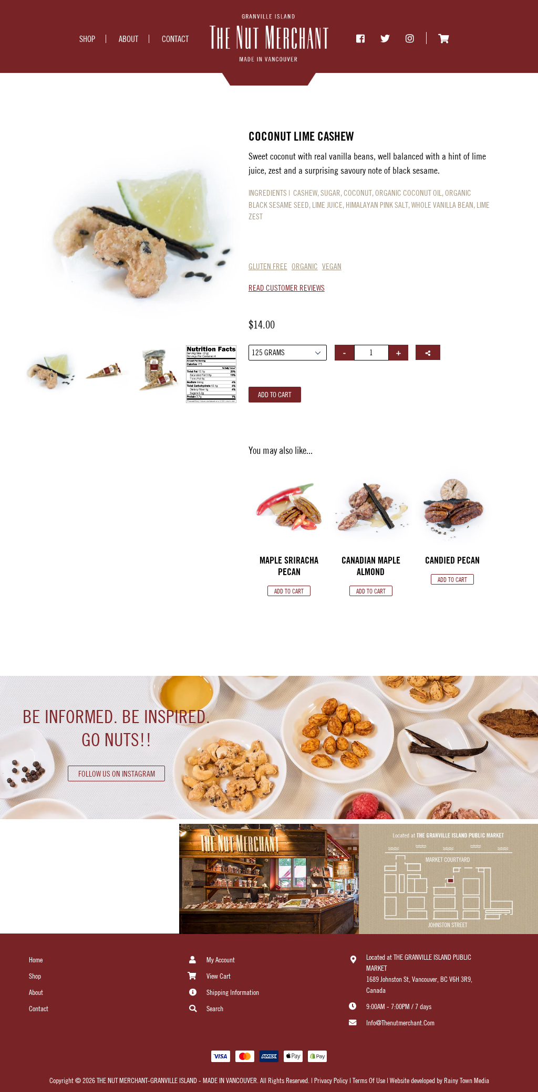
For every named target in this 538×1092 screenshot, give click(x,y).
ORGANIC (305, 266)
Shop (35, 976)
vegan (332, 266)
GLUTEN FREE (268, 266)
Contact (38, 1008)
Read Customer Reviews (287, 288)
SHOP (87, 39)
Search (214, 1008)
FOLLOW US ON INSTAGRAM (116, 774)
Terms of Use (369, 1080)
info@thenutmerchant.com (400, 1022)
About (36, 992)
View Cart (218, 976)
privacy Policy (330, 1080)
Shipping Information (232, 992)
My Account (220, 959)
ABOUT (128, 39)
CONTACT (175, 39)
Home (36, 959)
